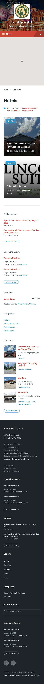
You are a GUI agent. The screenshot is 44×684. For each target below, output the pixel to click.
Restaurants (27, 111)
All (8, 108)
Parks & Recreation (29, 108)
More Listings (11, 411)
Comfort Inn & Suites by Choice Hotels (21, 145)
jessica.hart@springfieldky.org (16, 453)
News (6, 573)
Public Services (13, 111)
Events (6, 561)
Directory (16, 90)
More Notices (11, 241)
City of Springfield (22, 22)
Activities (7, 596)
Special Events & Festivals (14, 593)
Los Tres (22, 378)
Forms (6, 578)
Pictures (7, 569)
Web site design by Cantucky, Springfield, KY (22, 675)
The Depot (23, 264)
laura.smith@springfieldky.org (16, 459)
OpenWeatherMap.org (26, 304)
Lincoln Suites (17, 186)
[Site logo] (22, 18)
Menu (8, 34)
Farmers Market (12, 258)
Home (6, 90)
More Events (11, 282)
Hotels (11, 121)
